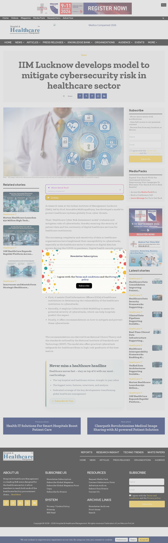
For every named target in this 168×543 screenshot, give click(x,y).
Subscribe (84, 285)
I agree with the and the (87, 278)
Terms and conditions (87, 276)
